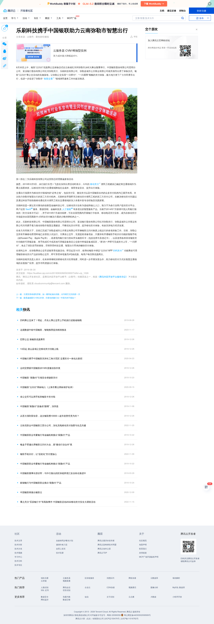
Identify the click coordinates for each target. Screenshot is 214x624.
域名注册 (44, 578)
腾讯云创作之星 (104, 548)
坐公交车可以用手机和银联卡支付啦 (37, 396)
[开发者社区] (27, 10)
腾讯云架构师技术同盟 (107, 544)
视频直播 (66, 580)
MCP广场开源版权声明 (148, 556)
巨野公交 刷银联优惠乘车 (32, 339)
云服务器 (66, 578)
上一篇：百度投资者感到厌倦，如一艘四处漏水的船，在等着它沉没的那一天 (48, 294)
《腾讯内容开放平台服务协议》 (112, 276)
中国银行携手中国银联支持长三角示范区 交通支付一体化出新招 (51, 358)
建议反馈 (171, 10)
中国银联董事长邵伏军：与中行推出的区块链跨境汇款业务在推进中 (53, 473)
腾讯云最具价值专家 (106, 540)
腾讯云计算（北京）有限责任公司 (90, 618)
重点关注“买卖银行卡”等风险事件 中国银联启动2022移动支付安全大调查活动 (57, 501)
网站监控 (44, 599)
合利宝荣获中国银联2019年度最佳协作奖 (40, 368)
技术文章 (18, 540)
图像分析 (154, 587)
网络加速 (132, 578)
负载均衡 (66, 596)
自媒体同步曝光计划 (64, 540)
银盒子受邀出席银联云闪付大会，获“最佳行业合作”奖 (46, 444)
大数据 (153, 596)
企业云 (87, 587)
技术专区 (18, 565)
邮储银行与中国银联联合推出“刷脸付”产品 (40, 482)
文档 (162, 10)
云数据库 (154, 578)
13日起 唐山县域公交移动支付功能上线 (39, 348)
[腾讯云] (9, 10)
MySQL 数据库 (178, 587)
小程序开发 (177, 596)
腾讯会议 (66, 587)
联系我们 (143, 548)
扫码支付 (117, 250)
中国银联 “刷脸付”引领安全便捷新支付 (38, 377)
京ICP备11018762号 (129, 618)
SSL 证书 (45, 590)
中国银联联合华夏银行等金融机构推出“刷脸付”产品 (45, 434)
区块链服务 (89, 578)
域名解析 (176, 578)
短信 (87, 596)
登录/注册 (201, 10)
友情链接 (143, 552)
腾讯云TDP (102, 552)
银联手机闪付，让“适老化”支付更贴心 (38, 454)
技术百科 (18, 560)
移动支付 (94, 184)
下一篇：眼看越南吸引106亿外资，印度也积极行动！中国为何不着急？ (46, 297)
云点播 (131, 596)
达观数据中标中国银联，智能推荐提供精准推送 (43, 329)
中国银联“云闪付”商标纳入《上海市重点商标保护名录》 (47, 387)
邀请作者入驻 (61, 544)
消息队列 (110, 578)
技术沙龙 (18, 548)
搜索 (182, 18)
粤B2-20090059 (114, 615)
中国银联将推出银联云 (31, 492)
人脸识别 (44, 587)
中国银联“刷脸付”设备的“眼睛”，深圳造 (39, 406)
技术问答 (18, 544)
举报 (135, 36)
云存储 (44, 580)
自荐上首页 (60, 548)
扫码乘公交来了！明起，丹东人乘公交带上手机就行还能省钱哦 (51, 320)
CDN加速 (111, 587)
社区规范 (143, 540)
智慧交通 (48, 78)
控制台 (182, 10)
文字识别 (110, 596)
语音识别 (66, 590)
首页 (5, 18)
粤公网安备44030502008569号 (137, 615)
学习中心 (18, 556)
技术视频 (18, 552)
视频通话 (132, 587)
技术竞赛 (60, 552)
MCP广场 (71, 18)
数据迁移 (66, 599)
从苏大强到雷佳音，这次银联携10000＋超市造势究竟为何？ (49, 415)
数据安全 (44, 596)
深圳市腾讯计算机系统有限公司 (76, 615)
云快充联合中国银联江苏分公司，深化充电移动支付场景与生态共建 (53, 425)
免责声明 (143, 544)
